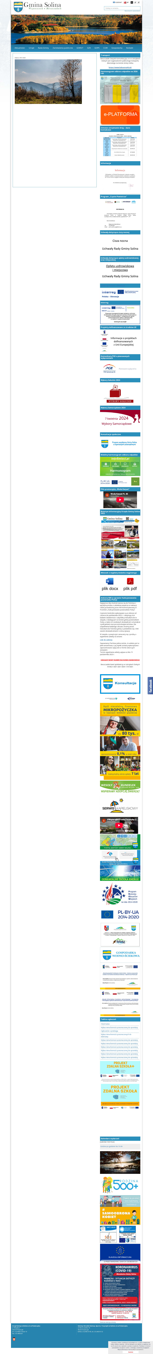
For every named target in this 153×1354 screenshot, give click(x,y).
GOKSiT (80, 48)
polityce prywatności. (138, 1349)
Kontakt (129, 48)
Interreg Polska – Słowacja (113, 285)
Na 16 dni (119, 1146)
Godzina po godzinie (107, 1146)
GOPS (97, 48)
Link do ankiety (106, 640)
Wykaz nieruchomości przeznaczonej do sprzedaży (119, 1027)
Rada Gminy (43, 48)
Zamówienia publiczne (63, 48)
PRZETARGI (105, 1024)
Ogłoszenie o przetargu (109, 1031)
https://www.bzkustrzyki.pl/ (120, 67)
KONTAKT (118, 2)
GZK (89, 48)
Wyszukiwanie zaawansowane (132, 11)
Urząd (31, 48)
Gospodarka (116, 48)
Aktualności (20, 48)
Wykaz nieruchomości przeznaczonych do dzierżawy (116, 1035)
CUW (105, 48)
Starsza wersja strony (108, 1322)
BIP (127, 2)
